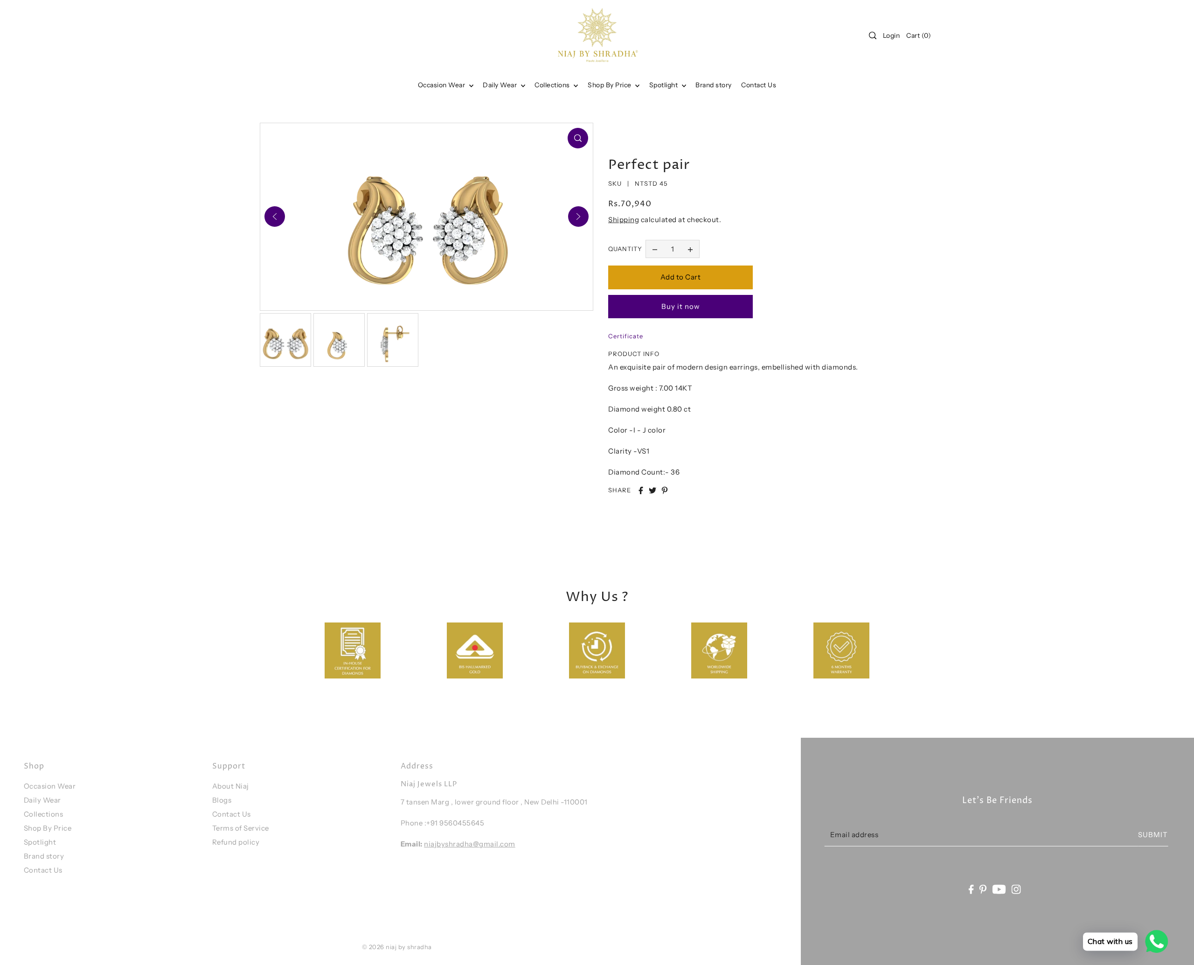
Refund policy (236, 842)
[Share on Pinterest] (664, 490)
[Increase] (690, 249)
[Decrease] (655, 249)
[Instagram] (1016, 888)
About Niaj (230, 786)
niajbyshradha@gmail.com (469, 843)
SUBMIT (1153, 834)
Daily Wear (501, 85)
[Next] (578, 216)
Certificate (625, 336)
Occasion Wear (442, 85)
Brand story (44, 856)
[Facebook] (970, 888)
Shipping (623, 219)
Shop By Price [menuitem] (610, 85)
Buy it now (680, 306)
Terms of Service (240, 828)
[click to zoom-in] (578, 138)
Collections (553, 85)
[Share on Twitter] (652, 490)
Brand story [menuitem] (713, 85)
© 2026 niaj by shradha (397, 947)
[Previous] (274, 216)
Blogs (222, 800)
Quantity (625, 248)
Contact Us (43, 870)
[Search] (873, 35)
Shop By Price (48, 828)
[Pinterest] (983, 888)
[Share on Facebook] (641, 490)
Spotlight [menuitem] (664, 85)
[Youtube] (999, 888)
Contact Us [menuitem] (758, 85)
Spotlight (40, 842)
